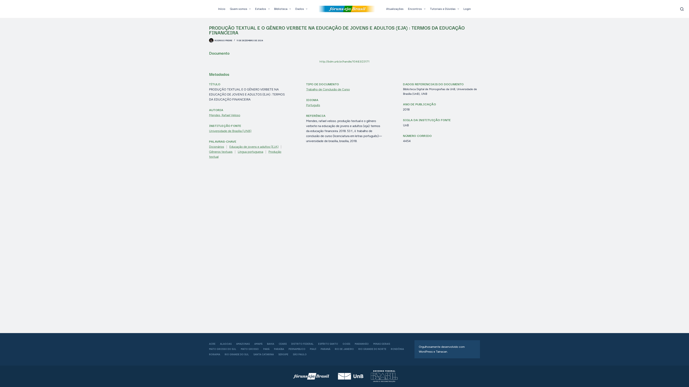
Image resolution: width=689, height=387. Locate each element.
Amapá (258, 344)
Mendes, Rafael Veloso (224, 115)
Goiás (346, 344)
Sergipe (283, 354)
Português (313, 105)
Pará (266, 349)
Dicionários (216, 147)
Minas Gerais (381, 344)
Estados (260, 9)
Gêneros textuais (221, 152)
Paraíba (279, 349)
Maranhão (362, 344)
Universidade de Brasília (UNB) (230, 131)
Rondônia (397, 349)
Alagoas (226, 344)
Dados (299, 9)
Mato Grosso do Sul (222, 349)
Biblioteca (280, 9)
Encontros (415, 9)
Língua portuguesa (250, 152)
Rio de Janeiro (344, 349)
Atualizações (395, 9)
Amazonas (243, 344)
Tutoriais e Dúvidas (443, 9)
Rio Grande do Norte (372, 349)
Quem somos (238, 9)
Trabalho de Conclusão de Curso (328, 89)
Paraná (325, 349)
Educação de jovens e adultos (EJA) (253, 147)
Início (221, 9)
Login (467, 9)
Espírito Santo (328, 344)
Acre (212, 344)
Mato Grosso (250, 349)
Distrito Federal (302, 344)
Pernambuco (297, 349)
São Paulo (300, 354)
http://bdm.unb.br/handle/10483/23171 (344, 61)
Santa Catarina (263, 354)
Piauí (313, 349)
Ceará (283, 344)
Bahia (270, 344)
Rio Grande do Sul (237, 354)
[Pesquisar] (682, 9)
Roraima (214, 354)
